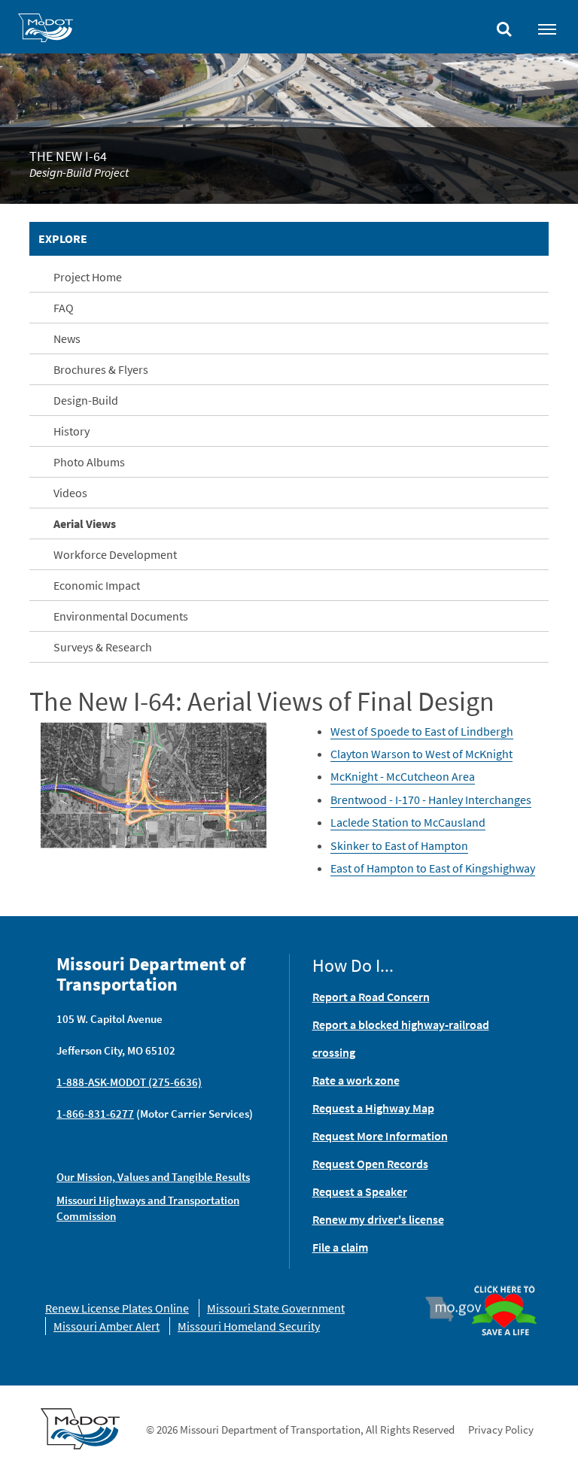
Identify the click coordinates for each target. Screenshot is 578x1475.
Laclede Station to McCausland (407, 822)
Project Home (87, 276)
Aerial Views (84, 523)
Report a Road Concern (371, 996)
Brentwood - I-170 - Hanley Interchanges (430, 799)
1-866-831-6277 (95, 1113)
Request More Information (380, 1135)
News (67, 338)
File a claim (340, 1247)
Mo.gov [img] (460, 1309)
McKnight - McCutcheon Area (402, 776)
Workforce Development (115, 554)
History (71, 431)
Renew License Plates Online (117, 1308)
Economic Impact (96, 585)
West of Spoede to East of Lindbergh (421, 731)
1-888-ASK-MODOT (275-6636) (129, 1082)
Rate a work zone (356, 1080)
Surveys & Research (102, 646)
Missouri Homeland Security (249, 1326)
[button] (153, 783)
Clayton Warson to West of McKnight (421, 753)
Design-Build (85, 400)
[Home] (45, 30)
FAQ (63, 307)
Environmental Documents (120, 616)
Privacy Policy (501, 1429)
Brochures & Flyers (100, 369)
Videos (70, 492)
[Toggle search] (504, 26)
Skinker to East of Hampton (399, 845)
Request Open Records (370, 1163)
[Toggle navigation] (547, 28)
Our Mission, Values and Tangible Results (153, 1177)
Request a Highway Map (373, 1107)
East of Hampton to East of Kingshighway (432, 868)
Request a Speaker (359, 1191)
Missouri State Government (276, 1308)
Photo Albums (89, 461)
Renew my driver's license (378, 1219)
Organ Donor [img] (504, 1286)
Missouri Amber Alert (106, 1326)
